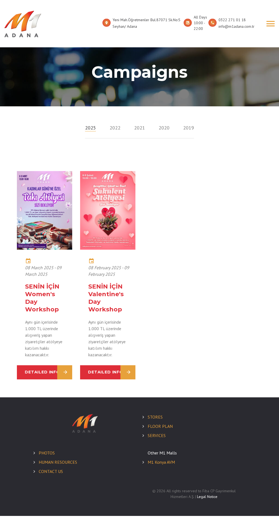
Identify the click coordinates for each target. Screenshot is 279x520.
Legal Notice (207, 496)
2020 (164, 128)
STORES (155, 417)
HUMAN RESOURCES (58, 462)
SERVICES (157, 435)
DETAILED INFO (42, 372)
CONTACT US (51, 471)
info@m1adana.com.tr (236, 26)
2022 (115, 128)
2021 (139, 128)
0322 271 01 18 (232, 19)
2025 (90, 128)
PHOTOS (47, 453)
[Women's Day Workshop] (44, 248)
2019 (188, 128)
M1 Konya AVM (161, 462)
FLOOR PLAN (160, 426)
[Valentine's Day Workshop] (107, 248)
